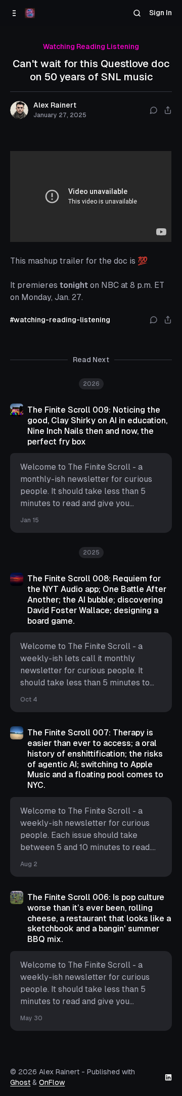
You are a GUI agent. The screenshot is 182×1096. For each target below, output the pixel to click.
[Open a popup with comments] (154, 110)
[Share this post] (168, 110)
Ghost (20, 1082)
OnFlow (52, 1082)
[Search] (137, 13)
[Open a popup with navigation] (14, 13)
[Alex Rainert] (30, 13)
